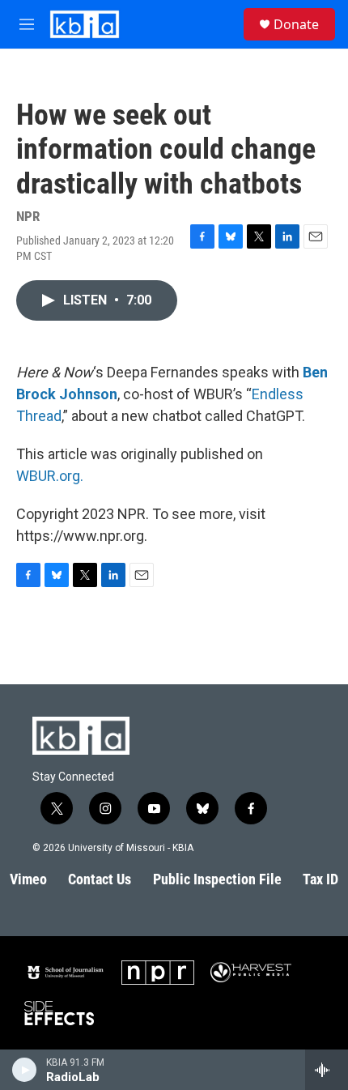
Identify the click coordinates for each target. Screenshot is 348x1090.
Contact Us (99, 879)
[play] (25, 1070)
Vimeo (28, 879)
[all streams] (326, 1070)
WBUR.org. (49, 475)
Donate (296, 24)
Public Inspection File (217, 879)
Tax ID (320, 879)
